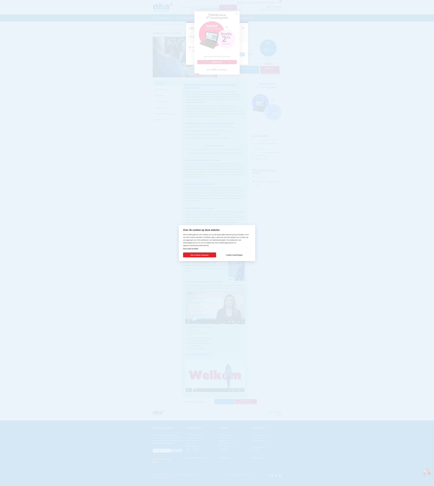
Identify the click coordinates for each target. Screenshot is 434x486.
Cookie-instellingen (234, 255)
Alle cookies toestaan (200, 255)
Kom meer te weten (190, 248)
